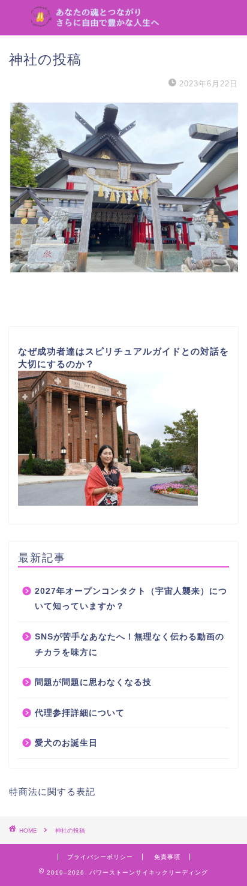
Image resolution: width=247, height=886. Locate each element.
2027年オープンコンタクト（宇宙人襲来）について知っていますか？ (131, 599)
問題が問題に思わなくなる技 (93, 682)
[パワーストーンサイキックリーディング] (123, 19)
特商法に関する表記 (52, 791)
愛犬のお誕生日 (66, 742)
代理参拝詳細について (80, 712)
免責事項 (167, 857)
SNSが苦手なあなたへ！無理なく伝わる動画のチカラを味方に (129, 644)
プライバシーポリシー (100, 857)
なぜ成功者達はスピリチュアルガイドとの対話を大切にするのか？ (123, 357)
